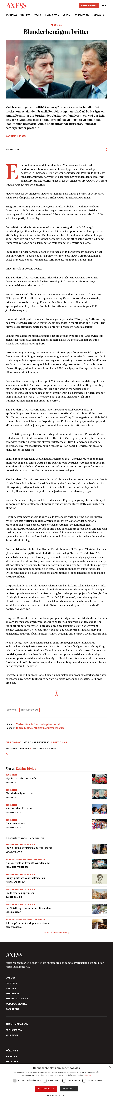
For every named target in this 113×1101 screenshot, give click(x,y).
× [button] (110, 1067)
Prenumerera (89, 5)
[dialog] (56, 1082)
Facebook (12, 1056)
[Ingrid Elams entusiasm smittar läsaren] (57, 848)
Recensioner (52, 15)
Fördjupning (81, 15)
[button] (56, 1095)
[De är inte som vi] (57, 823)
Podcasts (98, 15)
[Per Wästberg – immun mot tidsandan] (57, 908)
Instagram (12, 1061)
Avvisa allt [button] (69, 1088)
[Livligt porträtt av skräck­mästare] (57, 878)
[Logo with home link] (57, 955)
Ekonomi (11, 710)
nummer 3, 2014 (59, 742)
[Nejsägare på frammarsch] (57, 779)
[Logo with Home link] (16, 5)
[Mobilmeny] (104, 5)
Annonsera (13, 994)
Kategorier (13, 1009)
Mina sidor (12, 1035)
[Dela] (106, 149)
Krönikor (25, 15)
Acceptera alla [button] (46, 1088)
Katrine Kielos (16, 136)
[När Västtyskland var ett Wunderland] (57, 863)
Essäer (67, 15)
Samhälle (11, 15)
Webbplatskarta (16, 1004)
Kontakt (11, 988)
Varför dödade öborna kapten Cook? (38, 724)
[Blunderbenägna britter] (57, 794)
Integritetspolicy (17, 999)
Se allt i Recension (55, 932)
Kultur (38, 15)
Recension (56, 25)
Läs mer (87, 1075)
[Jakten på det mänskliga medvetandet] (57, 922)
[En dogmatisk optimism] (57, 894)
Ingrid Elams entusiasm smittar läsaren (40, 728)
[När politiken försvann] (57, 809)
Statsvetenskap (29, 710)
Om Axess (11, 983)
